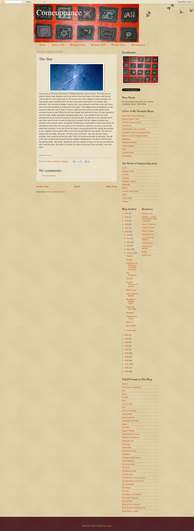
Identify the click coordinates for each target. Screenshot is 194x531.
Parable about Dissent (130, 434)
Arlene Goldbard (128, 146)
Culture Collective (148, 224)
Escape (129, 260)
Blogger (109, 526)
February (130, 253)
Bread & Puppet (148, 231)
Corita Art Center (148, 228)
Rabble (144, 252)
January (130, 330)
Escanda (125, 178)
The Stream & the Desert (131, 494)
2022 (127, 217)
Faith (124, 401)
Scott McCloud (127, 153)
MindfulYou (126, 139)
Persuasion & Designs (147, 247)
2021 (127, 221)
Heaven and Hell (128, 417)
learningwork (127, 156)
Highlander (126, 185)
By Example (131, 326)
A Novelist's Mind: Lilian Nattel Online (136, 133)
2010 (127, 353)
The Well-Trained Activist (131, 122)
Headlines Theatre (129, 181)
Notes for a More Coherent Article (135, 136)
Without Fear (131, 290)
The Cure (125, 468)
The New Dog (127, 474)
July (129, 235)
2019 (127, 224)
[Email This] (78, 161)
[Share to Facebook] (86, 161)
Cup (123, 391)
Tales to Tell (58, 44)
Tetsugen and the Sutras (131, 458)
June (129, 238)
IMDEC (125, 188)
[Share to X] (83, 161)
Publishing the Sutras (131, 317)
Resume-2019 (98, 44)
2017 (127, 228)
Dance (124, 394)
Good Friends (127, 414)
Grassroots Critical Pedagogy (133, 116)
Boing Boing (126, 126)
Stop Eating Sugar (129, 451)
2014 (127, 339)
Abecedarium (138, 44)
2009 (127, 357)
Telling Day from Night (131, 308)
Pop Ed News (127, 198)
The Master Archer (129, 471)
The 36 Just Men (128, 464)
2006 (127, 368)
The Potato (126, 488)
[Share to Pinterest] (88, 161)
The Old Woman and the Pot (131, 284)
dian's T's (129, 322)
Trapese (125, 201)
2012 (127, 346)
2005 (127, 371)
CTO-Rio (125, 175)
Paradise (129, 256)
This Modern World (129, 143)
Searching (126, 444)
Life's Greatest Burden (131, 295)
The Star (129, 279)
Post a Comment (48, 176)
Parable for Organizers (130, 437)
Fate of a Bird (127, 404)
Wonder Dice (118, 44)
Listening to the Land (130, 421)
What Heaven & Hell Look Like (133, 508)
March (129, 249)
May (129, 242)
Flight (124, 149)
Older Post (111, 186)
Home (42, 44)
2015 (127, 335)
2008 (127, 361)
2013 (127, 342)
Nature (124, 424)
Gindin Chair (146, 255)
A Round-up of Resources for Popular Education (131, 266)
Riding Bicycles (128, 441)
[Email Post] (74, 161)
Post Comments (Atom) (56, 192)
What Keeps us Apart (130, 511)
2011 (127, 350)
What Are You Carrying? (131, 504)
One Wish (126, 427)
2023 (127, 213)
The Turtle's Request (130, 498)
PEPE (124, 195)
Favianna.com (147, 213)
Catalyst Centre (128, 171)
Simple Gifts (127, 448)
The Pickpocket (131, 274)
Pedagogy (130, 313)
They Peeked (127, 501)
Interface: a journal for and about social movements (149, 219)
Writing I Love (78, 44)
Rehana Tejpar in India (130, 119)
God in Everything (129, 411)
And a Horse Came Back (131, 387)
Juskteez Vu (48, 155)
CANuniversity (147, 243)
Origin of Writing (128, 431)
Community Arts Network (148, 239)
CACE (124, 168)
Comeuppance (59, 12)
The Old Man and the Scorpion (133, 478)
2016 (127, 232)
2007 (127, 364)
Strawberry (126, 454)
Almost (124, 384)
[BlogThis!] (81, 161)
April (129, 246)
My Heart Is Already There (130, 301)
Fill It (124, 407)
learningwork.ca (148, 234)
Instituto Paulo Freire (130, 191)
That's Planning (128, 461)
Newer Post (42, 186)
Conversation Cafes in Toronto (133, 129)
